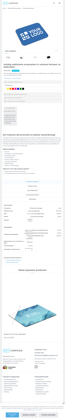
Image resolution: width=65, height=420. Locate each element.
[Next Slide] (57, 51)
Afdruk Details (32, 186)
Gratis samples (39, 389)
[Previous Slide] (56, 51)
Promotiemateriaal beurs (10, 379)
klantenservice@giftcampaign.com (46, 355)
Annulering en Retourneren (42, 385)
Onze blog (6, 391)
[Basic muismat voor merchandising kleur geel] (32, 29)
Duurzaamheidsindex (32, 195)
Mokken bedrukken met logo (11, 385)
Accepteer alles (12, 414)
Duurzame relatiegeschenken (11, 381)
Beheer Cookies (29, 415)
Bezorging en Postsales (41, 383)
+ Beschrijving (7, 78)
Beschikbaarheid (32, 190)
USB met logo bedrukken (10, 383)
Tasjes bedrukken (8, 389)
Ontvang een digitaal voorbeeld (43, 381)
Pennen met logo (8, 387)
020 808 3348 (39, 353)
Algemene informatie (32, 181)
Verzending (32, 199)
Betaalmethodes (40, 387)
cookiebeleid (38, 410)
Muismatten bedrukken (28, 8)
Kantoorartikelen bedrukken (14, 8)
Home (4, 8)
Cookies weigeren (48, 415)
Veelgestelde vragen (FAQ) (42, 391)
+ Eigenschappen (16, 78)
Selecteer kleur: (8, 85)
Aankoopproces (39, 379)
